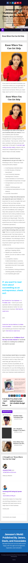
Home (14, 559)
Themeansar (14, 556)
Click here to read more (13, 331)
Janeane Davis (18, 419)
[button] (25, 29)
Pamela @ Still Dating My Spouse (12, 491)
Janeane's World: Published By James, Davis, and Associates (14, 13)
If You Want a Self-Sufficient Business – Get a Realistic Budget (17, 401)
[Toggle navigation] (21, 30)
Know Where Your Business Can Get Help (18, 443)
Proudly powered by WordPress (9, 555)
